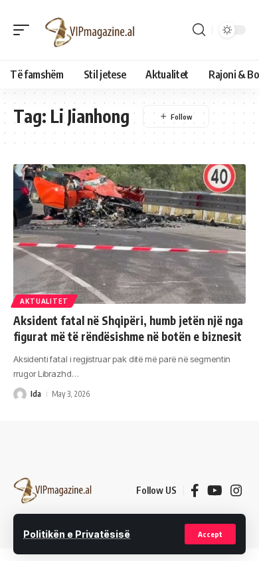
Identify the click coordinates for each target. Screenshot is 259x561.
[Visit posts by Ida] (20, 394)
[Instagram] (236, 490)
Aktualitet (44, 301)
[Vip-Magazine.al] (90, 30)
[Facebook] (195, 490)
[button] (210, 534)
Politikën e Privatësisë (76, 534)
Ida (36, 394)
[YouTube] (215, 490)
